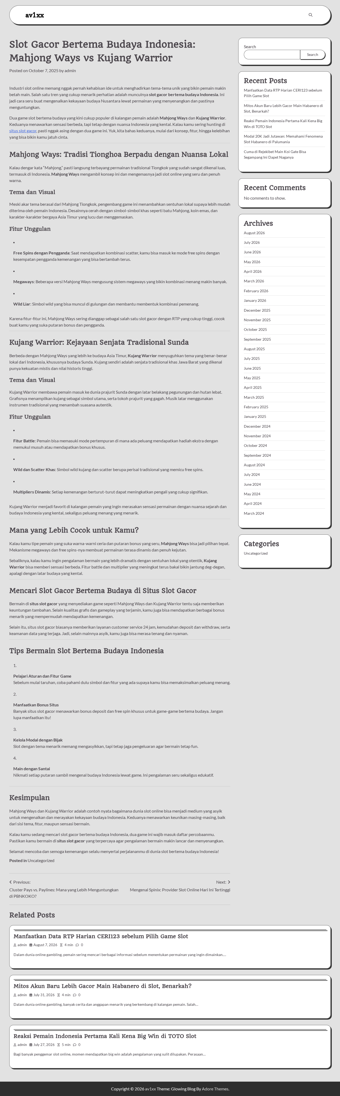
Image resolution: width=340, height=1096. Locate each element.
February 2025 (256, 407)
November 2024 (257, 436)
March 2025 (254, 397)
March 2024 (254, 513)
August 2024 (254, 465)
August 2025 (254, 349)
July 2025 (252, 358)
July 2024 (252, 474)
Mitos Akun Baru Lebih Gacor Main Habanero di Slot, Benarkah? (103, 986)
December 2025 (257, 310)
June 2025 (252, 368)
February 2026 (256, 291)
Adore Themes (215, 1088)
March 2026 (254, 281)
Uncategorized (41, 860)
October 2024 (255, 445)
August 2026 (254, 232)
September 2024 (257, 455)
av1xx (35, 15)
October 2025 (255, 329)
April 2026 (253, 271)
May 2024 (252, 494)
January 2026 (255, 300)
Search (250, 46)
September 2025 (257, 339)
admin (70, 70)
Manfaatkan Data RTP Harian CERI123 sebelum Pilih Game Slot (101, 936)
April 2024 (253, 503)
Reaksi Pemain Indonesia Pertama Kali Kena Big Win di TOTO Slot (105, 1036)
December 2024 (257, 426)
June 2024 (252, 484)
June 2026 (252, 252)
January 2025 (255, 416)
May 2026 (252, 261)
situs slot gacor (22, 130)
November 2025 (257, 320)
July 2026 (252, 242)
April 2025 (253, 387)
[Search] (310, 15)
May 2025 (252, 378)
